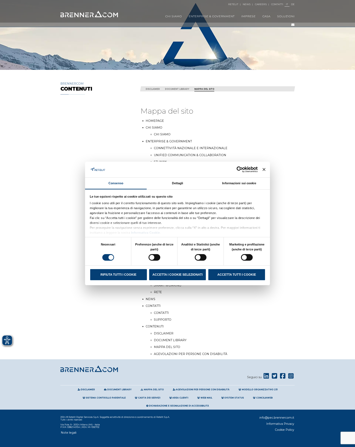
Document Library (177, 89)
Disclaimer (153, 89)
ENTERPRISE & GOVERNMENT (169, 141)
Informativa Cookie (145, 232)
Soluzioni (286, 16)
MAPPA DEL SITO (167, 347)
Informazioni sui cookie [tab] (239, 183)
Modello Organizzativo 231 (259, 389)
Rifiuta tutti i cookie (118, 274)
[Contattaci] (292, 25)
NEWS (150, 299)
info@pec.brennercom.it (276, 417)
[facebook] (282, 377)
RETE (158, 292)
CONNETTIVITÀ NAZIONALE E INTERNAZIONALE (190, 148)
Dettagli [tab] (177, 183)
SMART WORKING (167, 285)
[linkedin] (266, 377)
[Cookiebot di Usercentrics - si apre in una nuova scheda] (240, 169)
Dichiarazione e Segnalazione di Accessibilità (178, 405)
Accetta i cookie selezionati (177, 274)
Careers (261, 4)
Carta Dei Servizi (148, 397)
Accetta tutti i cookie (236, 274)
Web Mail (206, 397)
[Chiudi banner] (264, 169)
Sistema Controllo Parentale (105, 397)
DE (293, 4)
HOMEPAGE (155, 121)
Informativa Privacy (280, 424)
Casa (266, 16)
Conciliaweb (264, 397)
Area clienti (180, 397)
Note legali (68, 432)
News (246, 4)
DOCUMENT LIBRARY (170, 340)
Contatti (277, 4)
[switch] (154, 257)
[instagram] (291, 377)
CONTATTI (153, 306)
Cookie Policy (284, 430)
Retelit (233, 4)
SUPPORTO (162, 319)
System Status (234, 397)
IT (287, 4)
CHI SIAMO (154, 127)
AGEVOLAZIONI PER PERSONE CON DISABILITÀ (190, 354)
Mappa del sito (204, 89)
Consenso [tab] (115, 183)
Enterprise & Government (211, 16)
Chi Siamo (173, 16)
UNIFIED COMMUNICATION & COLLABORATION (190, 155)
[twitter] (274, 377)
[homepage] (89, 14)
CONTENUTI (155, 326)
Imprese (248, 16)
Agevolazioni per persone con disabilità (202, 389)
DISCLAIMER (163, 333)
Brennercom (76, 86)
